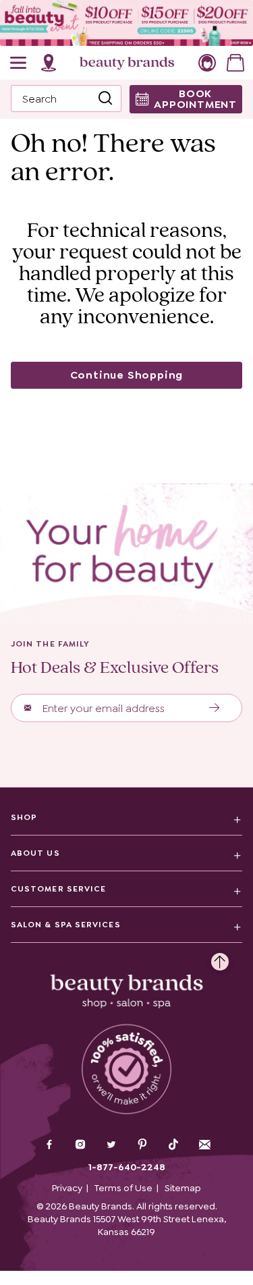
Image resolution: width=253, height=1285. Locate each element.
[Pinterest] (142, 1145)
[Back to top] (220, 958)
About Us (35, 853)
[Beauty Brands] (127, 63)
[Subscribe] (215, 707)
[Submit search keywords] (105, 99)
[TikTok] (173, 1144)
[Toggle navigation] (19, 62)
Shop (24, 817)
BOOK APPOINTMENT (195, 98)
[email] (204, 1144)
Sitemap (183, 1188)
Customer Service (58, 888)
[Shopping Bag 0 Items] (235, 62)
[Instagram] (80, 1145)
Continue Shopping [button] (127, 375)
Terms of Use (123, 1188)
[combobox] (66, 98)
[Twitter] (111, 1145)
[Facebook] (49, 1145)
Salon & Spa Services (66, 924)
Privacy (67, 1188)
